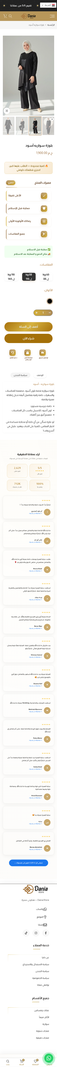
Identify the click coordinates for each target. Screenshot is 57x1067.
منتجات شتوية (42, 1031)
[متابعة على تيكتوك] (26, 933)
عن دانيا (45, 957)
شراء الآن (28, 338)
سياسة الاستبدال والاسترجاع (36, 964)
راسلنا (40, 924)
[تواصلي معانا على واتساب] (48, 1058)
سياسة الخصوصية (40, 978)
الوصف (40, 375)
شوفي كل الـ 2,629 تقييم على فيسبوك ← (28, 863)
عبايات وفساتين (41, 1010)
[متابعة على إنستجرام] (36, 933)
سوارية (45, 1024)
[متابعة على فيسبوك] (45, 933)
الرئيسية (51, 25)
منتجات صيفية (42, 1037)
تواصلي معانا (43, 985)
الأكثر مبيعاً (44, 1017)
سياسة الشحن (20, 375)
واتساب (39, 909)
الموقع (40, 917)
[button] (48, 5)
